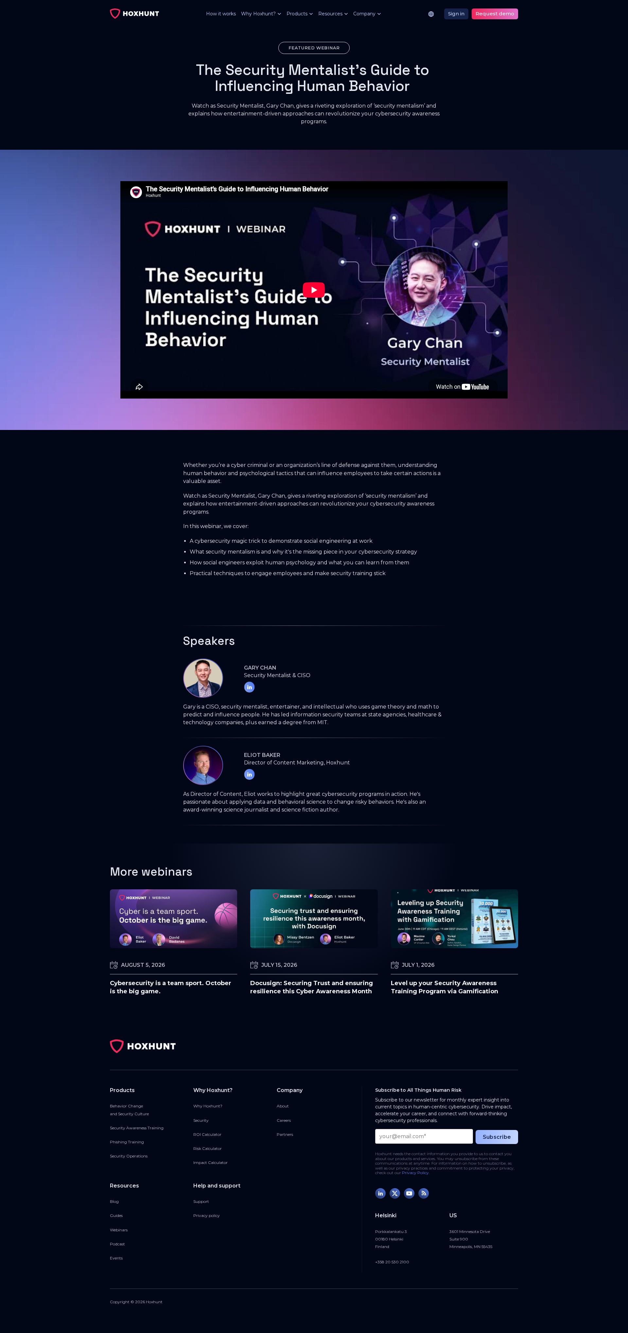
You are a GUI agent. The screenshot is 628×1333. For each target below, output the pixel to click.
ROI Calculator (207, 1134)
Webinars (119, 1229)
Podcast (117, 1243)
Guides (116, 1215)
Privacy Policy (415, 1172)
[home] (134, 14)
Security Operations (129, 1156)
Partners (285, 1134)
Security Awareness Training (137, 1127)
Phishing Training (127, 1141)
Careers (284, 1120)
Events (116, 1258)
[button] (258, 14)
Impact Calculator (210, 1162)
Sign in (456, 13)
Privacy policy (206, 1215)
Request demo (495, 13)
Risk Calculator (207, 1148)
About (283, 1105)
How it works (221, 14)
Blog (114, 1201)
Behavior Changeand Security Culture (129, 1109)
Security (201, 1120)
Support (201, 1201)
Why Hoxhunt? (207, 1105)
